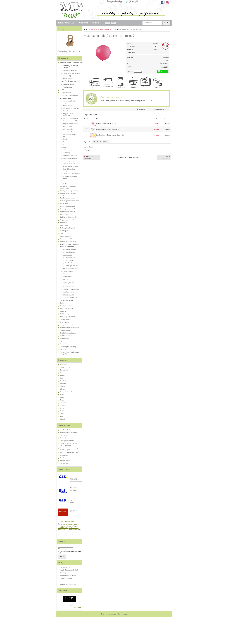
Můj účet (119, 3)
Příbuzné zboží (97, 142)
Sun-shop (124, 614)
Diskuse (105, 142)
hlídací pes (142, 109)
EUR (113, 23)
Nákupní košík (133, 1)
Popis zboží (87, 142)
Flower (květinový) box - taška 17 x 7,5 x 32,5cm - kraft (69, 52)
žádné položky (133, 3)
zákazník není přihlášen (114, 1)
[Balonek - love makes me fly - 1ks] (93, 125)
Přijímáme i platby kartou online (67, 521)
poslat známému (159, 109)
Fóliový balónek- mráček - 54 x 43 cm (107, 129)
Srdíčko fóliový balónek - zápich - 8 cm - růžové (110, 135)
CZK (108, 23)
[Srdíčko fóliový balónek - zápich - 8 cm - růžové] (93, 137)
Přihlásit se (113, 3)
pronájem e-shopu (116, 614)
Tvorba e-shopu (105, 614)
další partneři (77, 607)
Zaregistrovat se (104, 3)
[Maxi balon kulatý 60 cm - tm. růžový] (103, 52)
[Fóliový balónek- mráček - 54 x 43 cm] (93, 131)
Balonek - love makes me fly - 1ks (106, 123)
